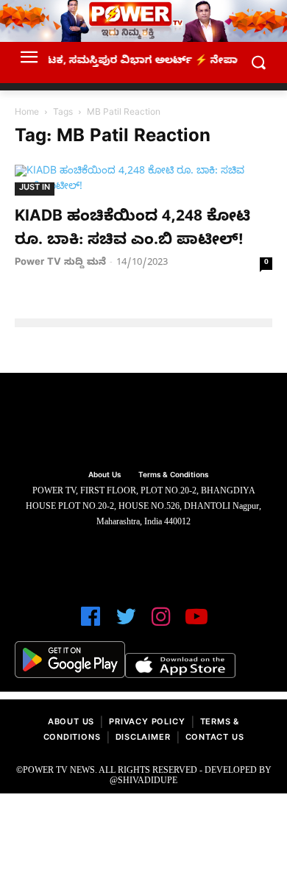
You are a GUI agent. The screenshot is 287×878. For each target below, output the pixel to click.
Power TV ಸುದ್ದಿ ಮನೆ (60, 263)
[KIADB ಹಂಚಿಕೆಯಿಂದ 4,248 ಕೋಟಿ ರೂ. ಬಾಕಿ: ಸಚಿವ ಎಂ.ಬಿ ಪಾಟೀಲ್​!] (143, 180)
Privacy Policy (147, 723)
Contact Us (214, 738)
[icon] (90, 623)
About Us (71, 723)
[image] (143, 423)
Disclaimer (143, 738)
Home (27, 113)
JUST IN (34, 188)
